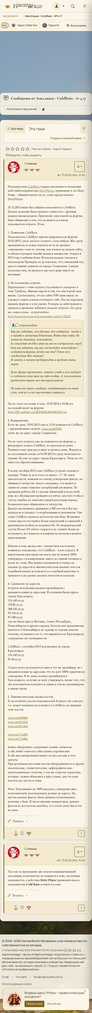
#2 (59, 860)
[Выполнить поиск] (84, 128)
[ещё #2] (81, 908)
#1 (59, 175)
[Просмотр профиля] (15, 167)
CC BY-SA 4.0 (72, 950)
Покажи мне (34, 1004)
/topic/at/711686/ (18, 739)
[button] (58, 6)
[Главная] (23, 6)
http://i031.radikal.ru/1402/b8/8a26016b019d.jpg (37, 412)
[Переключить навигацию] (84, 6)
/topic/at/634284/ (18, 718)
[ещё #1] (81, 833)
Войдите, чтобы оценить (25, 155)
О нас (5, 977)
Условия (21, 977)
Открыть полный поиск (66, 138)
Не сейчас (54, 1004)
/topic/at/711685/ (18, 734)
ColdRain (34, 187)
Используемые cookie (16, 984)
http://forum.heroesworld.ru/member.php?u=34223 (39, 316)
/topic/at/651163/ (18, 726)
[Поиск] (72, 6)
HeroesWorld (10, 16)
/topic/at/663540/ (52, 429)
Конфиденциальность (48, 977)
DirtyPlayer (46, 191)
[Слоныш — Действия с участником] (79, 166)
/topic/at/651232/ (18, 722)
